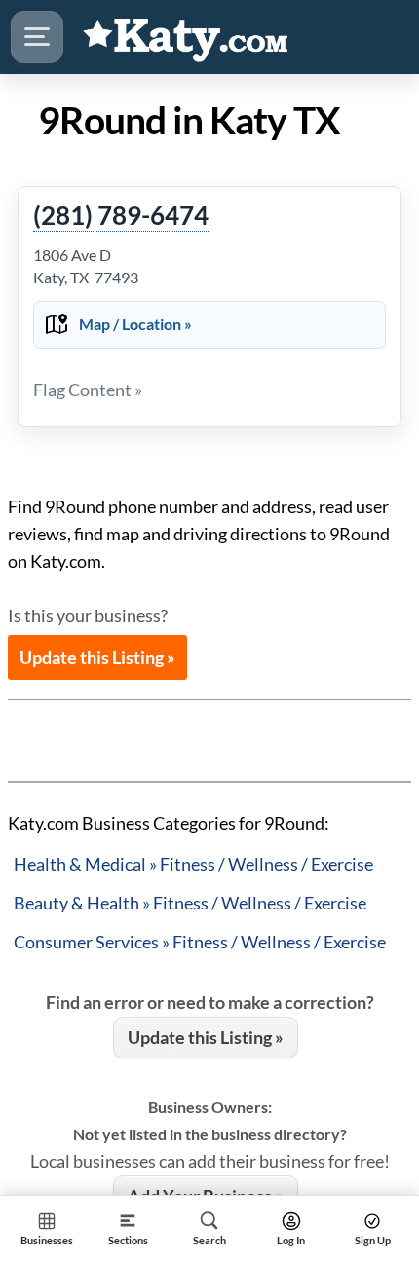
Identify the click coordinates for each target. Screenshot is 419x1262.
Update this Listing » (97, 657)
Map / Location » (135, 324)
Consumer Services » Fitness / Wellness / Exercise (200, 941)
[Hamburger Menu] (37, 37)
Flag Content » (87, 389)
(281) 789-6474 (121, 216)
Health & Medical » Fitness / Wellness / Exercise (193, 863)
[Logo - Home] (186, 37)
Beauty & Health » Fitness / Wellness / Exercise (190, 902)
